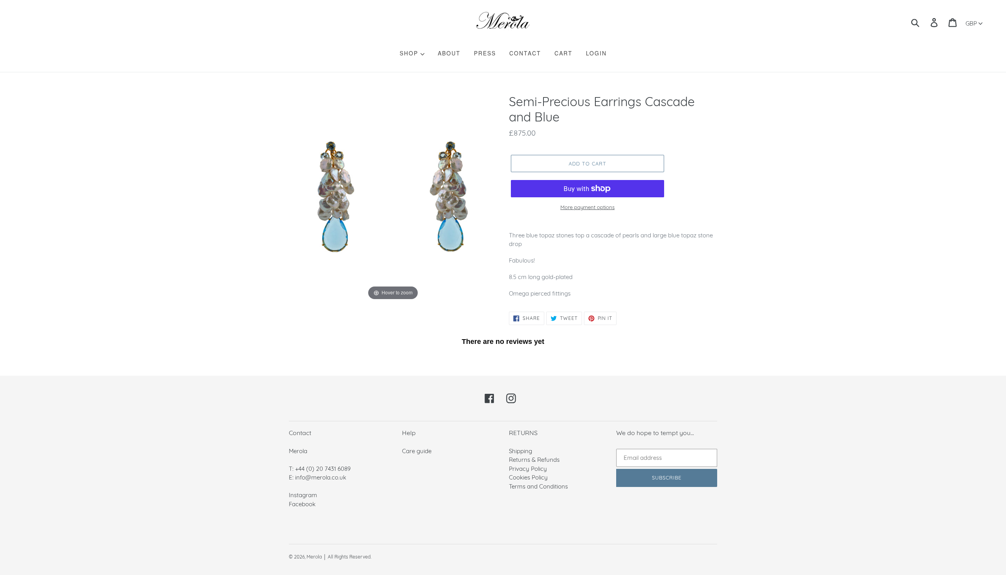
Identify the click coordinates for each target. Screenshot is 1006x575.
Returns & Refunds (534, 459)
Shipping (520, 451)
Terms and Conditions (538, 486)
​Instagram (303, 495)
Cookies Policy (528, 477)
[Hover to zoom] (393, 197)
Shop (410, 53)
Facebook (302, 504)
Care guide (416, 451)
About (449, 53)
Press (485, 53)
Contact (525, 53)
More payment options (587, 207)
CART (563, 53)
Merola (314, 557)
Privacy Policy (528, 468)
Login (596, 53)
